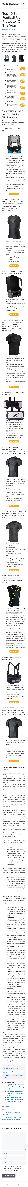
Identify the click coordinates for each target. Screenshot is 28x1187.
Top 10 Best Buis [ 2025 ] (15, 1097)
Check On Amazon (23, 69)
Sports (7, 1106)
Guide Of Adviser (10, 4)
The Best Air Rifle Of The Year (11, 1068)
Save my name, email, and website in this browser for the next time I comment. (14, 1168)
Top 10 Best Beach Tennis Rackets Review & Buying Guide (15, 1087)
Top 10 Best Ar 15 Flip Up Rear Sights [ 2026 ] (13, 1076)
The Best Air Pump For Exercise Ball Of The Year (13, 1072)
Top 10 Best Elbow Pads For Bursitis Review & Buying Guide (16, 1093)
